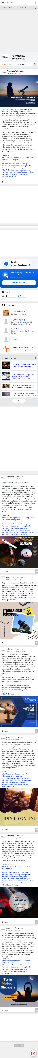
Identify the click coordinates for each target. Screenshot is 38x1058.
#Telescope (24, 164)
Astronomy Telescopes (15, 71)
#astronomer (7, 174)
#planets (27, 166)
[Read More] (36, 571)
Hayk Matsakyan (17, 320)
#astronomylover (17, 166)
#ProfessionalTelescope (11, 686)
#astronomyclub (8, 168)
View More (19, 1046)
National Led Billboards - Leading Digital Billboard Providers (24, 365)
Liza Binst (14, 339)
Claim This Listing (17, 283)
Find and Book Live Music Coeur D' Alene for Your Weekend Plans (24, 394)
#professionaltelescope (10, 164)
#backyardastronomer (20, 174)
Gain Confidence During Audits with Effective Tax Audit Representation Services (23, 376)
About (11, 8)
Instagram (11, 296)
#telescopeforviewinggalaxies (23, 172)
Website (7, 292)
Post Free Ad (19, 401)
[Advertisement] (19, 30)
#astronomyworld (20, 168)
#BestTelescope (8, 170)
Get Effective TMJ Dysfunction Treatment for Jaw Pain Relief (23, 386)
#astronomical (7, 172)
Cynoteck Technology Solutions (22, 347)
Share (5, 182)
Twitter (22, 296)
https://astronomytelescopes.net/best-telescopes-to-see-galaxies (16, 775)
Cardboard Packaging (18, 311)
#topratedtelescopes (22, 170)
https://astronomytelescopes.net (14, 681)
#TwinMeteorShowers (10, 176)
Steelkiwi (14, 328)
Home (4, 8)
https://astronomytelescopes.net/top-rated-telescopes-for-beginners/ (18, 158)
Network (20, 8)
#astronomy (6, 166)
